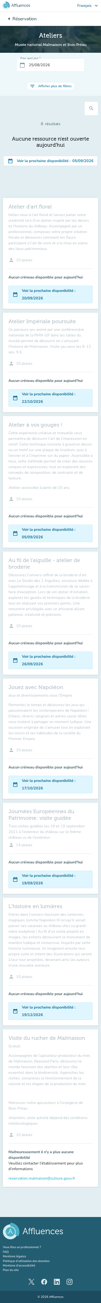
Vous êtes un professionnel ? (32, 1247)
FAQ (6, 1252)
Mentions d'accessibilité (19, 1265)
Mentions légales (14, 1256)
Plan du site (11, 1270)
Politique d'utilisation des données (26, 1261)
